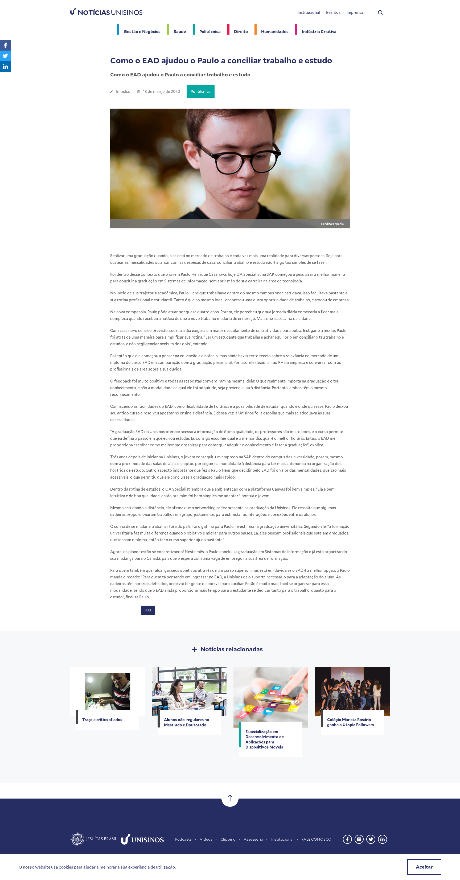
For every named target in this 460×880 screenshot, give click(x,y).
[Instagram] (359, 838)
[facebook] (347, 838)
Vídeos (206, 839)
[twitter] (370, 838)
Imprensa (355, 12)
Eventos (333, 12)
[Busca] (380, 12)
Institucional (309, 12)
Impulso (123, 91)
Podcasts (183, 839)
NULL (148, 610)
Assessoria (253, 839)
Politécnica (201, 91)
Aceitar (424, 867)
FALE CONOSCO (316, 839)
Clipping (228, 839)
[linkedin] (382, 838)
